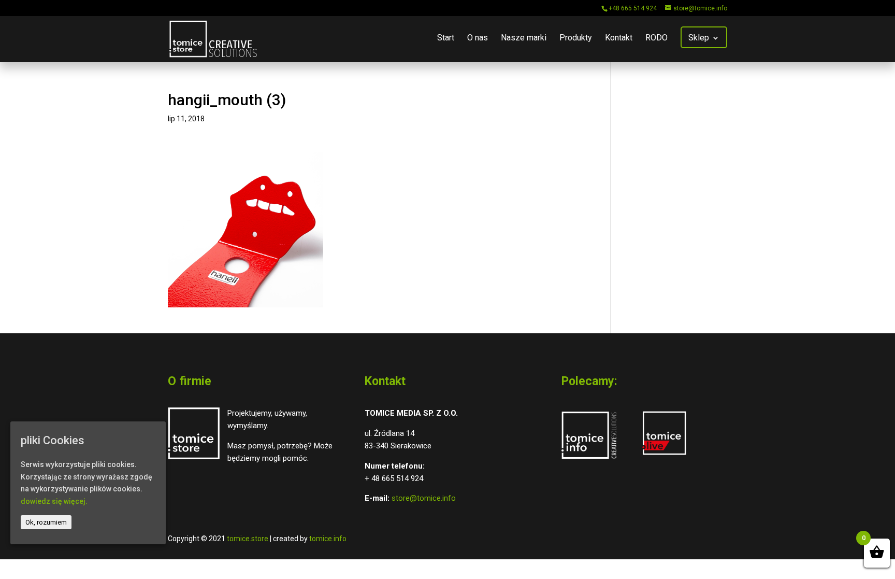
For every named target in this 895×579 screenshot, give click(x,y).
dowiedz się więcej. (54, 501)
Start (445, 38)
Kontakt (618, 38)
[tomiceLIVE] (664, 456)
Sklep (698, 38)
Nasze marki (523, 38)
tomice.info (328, 538)
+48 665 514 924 (633, 8)
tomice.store (247, 538)
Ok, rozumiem (46, 522)
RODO (656, 38)
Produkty (575, 38)
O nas (477, 38)
